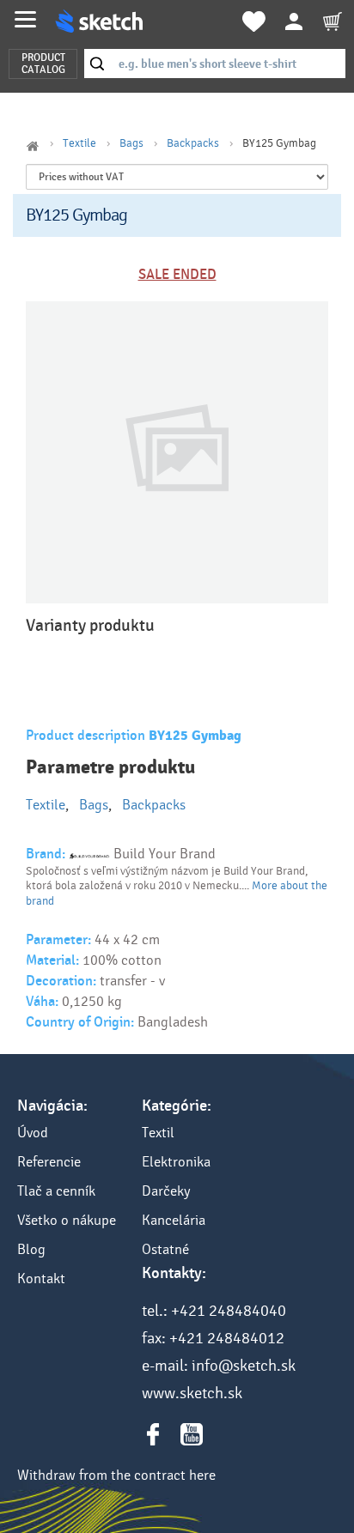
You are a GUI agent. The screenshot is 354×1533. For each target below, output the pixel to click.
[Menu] (25, 19)
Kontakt (41, 1278)
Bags (131, 143)
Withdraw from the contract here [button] (116, 1475)
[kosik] (332, 21)
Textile (79, 143)
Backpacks (193, 143)
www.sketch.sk (192, 1393)
